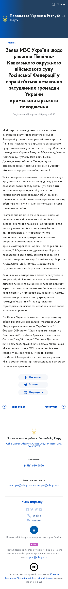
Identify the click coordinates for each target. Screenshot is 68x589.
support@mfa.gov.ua (36, 557)
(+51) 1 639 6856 (34, 465)
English (37, 516)
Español (36, 520)
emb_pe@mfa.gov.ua (21, 485)
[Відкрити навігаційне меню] (5, 5)
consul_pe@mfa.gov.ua (46, 485)
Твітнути (33, 384)
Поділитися (35, 377)
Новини (12, 42)
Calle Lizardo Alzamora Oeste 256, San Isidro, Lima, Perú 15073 (34, 445)
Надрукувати (36, 392)
